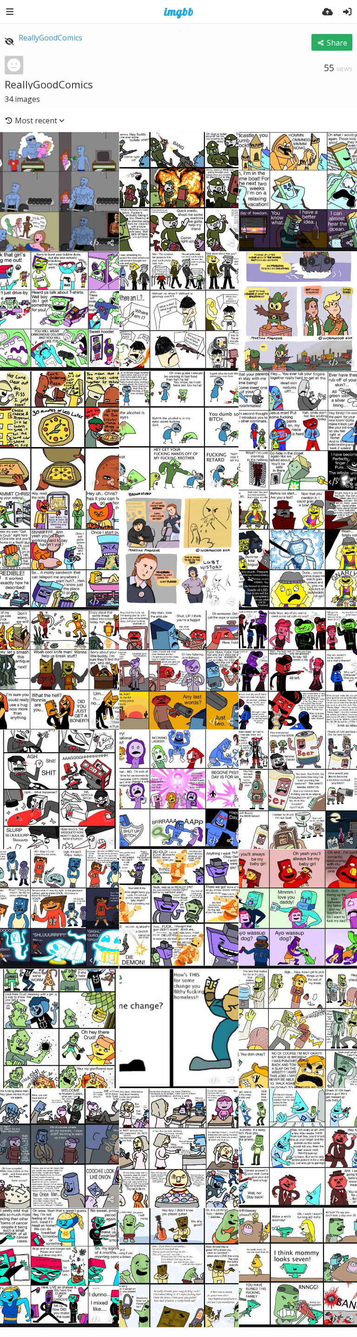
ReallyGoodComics (50, 38)
